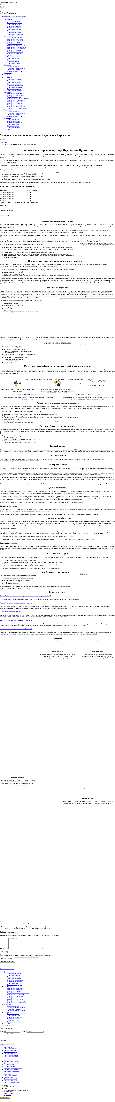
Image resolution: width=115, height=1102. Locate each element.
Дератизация (7, 1074)
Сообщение (3, 1040)
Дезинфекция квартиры (11, 1066)
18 (14, 1093)
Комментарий (4, 948)
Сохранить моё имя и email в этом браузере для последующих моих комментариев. (27, 955)
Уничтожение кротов (10, 1080)
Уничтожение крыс (9, 1077)
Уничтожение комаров (10, 1052)
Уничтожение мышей (10, 1079)
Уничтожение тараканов (11, 1056)
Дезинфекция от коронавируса (13, 1068)
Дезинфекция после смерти (12, 1071)
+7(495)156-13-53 (5, 16)
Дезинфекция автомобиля (11, 1061)
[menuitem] (8, 19)
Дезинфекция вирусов (10, 1064)
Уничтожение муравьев (11, 1055)
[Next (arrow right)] (2, 1101)
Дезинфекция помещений (11, 1069)
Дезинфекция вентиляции (12, 1063)
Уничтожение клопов (10, 1050)
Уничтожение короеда (10, 1053)
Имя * (2, 1031)
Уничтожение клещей (10, 1048)
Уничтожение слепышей (11, 1082)
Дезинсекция (8, 1047)
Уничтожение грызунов (11, 1075)
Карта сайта (7, 1095)
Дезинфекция (8, 1060)
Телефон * (24, 1031)
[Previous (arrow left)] (0, 1101)
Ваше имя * (3, 951)
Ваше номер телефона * (7, 958)
